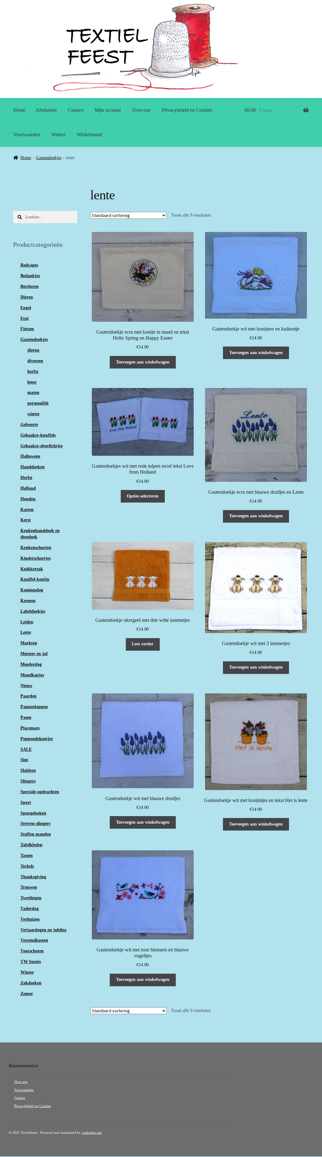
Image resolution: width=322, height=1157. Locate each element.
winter (33, 414)
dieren (33, 350)
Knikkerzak (31, 569)
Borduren (29, 286)
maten (33, 392)
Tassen (26, 855)
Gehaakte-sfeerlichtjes (41, 446)
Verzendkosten (34, 940)
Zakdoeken (31, 983)
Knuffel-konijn (34, 579)
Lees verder (142, 644)
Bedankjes (30, 275)
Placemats (30, 728)
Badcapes (29, 265)
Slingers (28, 781)
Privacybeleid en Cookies (187, 110)
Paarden (28, 696)
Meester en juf (34, 653)
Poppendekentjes (36, 738)
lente (31, 382)
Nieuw (26, 685)
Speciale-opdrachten (39, 791)
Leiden (26, 622)
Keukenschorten (35, 547)
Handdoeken (32, 467)
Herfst (26, 477)
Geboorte (29, 424)
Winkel (58, 134)
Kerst (25, 520)
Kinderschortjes (35, 558)
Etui (24, 318)
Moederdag (31, 664)
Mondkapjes (32, 675)
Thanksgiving (33, 876)
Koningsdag (31, 590)
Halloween (30, 456)
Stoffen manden (35, 834)
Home (19, 110)
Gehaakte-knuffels (38, 435)
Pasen (25, 717)
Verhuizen (30, 919)
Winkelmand (89, 134)
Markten (28, 643)
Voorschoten (32, 951)
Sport (25, 802)
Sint (24, 759)
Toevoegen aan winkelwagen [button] (142, 362)
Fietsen (27, 328)
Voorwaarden (26, 134)
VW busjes (30, 961)
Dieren (26, 297)
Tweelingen (31, 898)
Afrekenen (46, 110)
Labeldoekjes (32, 611)
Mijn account (108, 110)
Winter (27, 972)
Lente (25, 632)
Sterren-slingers (35, 823)
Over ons (141, 110)
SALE (26, 749)
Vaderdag (29, 908)
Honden (28, 499)
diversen (35, 360)
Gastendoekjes (48, 157)
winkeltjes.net (92, 1132)
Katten (27, 509)
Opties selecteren (142, 496)
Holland (28, 488)
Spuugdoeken (33, 813)
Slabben (28, 770)
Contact (75, 110)
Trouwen (28, 887)
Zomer (26, 993)
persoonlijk (38, 403)
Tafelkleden (31, 844)
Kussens (28, 600)
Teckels (27, 866)
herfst (32, 371)
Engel (25, 307)
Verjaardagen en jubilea (43, 930)
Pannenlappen (34, 706)
